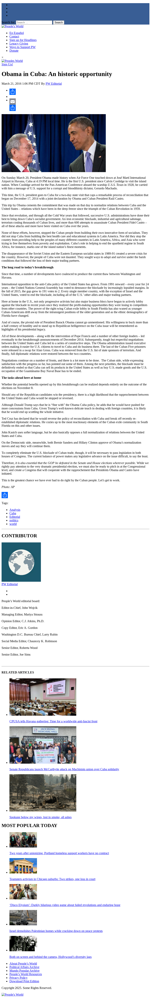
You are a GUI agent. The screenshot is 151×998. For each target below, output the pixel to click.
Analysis (14, 509)
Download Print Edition (24, 981)
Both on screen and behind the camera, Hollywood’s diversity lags (50, 957)
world (13, 524)
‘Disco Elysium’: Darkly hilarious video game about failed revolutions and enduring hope (64, 905)
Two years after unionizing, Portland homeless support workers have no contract (59, 853)
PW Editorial (54, 83)
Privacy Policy (18, 977)
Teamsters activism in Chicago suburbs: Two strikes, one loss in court (52, 879)
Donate (13, 50)
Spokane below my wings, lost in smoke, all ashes (40, 817)
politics (13, 520)
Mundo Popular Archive (24, 970)
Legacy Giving (18, 43)
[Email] (79, 101)
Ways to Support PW (22, 47)
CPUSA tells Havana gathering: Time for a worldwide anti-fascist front (53, 721)
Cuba (12, 513)
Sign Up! (7, 64)
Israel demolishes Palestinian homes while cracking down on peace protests (56, 931)
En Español (16, 33)
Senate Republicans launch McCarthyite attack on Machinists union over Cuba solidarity (64, 769)
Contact (14, 36)
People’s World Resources (25, 974)
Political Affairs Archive (24, 967)
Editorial (14, 516)
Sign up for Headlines (23, 40)
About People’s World (23, 963)
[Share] (79, 92)
